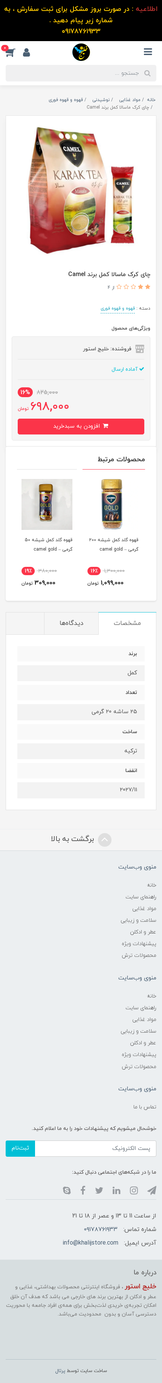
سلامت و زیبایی (138, 920)
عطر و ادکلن (143, 932)
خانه (151, 885)
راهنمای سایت (140, 897)
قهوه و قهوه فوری (118, 308)
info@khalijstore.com (90, 1243)
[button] (14, 52)
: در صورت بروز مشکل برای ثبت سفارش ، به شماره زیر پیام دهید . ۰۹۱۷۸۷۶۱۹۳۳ (81, 20)
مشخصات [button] (127, 623)
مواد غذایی (144, 908)
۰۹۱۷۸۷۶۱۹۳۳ (101, 1229)
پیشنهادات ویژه (139, 943)
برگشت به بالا (73, 839)
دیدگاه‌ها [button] (71, 623)
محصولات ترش (139, 955)
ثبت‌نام (20, 1148)
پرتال (60, 1371)
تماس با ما (144, 1107)
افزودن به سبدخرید (77, 426)
